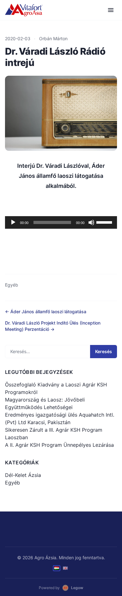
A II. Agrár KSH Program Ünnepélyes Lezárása (59, 445)
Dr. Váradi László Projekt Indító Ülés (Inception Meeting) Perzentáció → (52, 326)
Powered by (61, 587)
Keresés (103, 351)
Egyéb (11, 284)
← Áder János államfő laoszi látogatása (45, 311)
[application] (61, 222)
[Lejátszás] (13, 222)
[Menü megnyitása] (110, 10)
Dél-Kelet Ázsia (23, 475)
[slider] (105, 221)
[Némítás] (91, 222)
